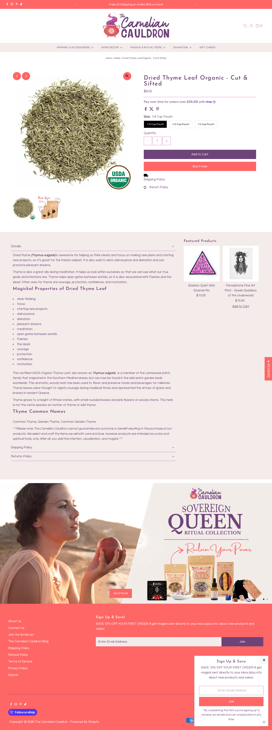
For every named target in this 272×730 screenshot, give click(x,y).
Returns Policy (21, 456)
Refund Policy (18, 655)
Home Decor (110, 47)
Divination (181, 47)
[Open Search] (245, 26)
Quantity (150, 133)
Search (13, 675)
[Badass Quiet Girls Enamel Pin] (202, 264)
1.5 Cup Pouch (205, 124)
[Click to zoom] (127, 76)
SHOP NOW (58, 577)
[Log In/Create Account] (251, 26)
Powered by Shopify (84, 722)
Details (16, 246)
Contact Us (16, 628)
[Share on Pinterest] (157, 110)
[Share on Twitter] (151, 110)
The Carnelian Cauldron (51, 722)
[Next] (196, 4)
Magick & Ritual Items (146, 47)
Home (109, 58)
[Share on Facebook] (146, 110)
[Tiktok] (21, 4)
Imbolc (117, 58)
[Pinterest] (17, 4)
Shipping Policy (154, 179)
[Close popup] (264, 660)
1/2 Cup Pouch (180, 124)
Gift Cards (207, 47)
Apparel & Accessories (73, 47)
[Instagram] (12, 4)
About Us (14, 621)
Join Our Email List (21, 634)
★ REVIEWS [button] (268, 368)
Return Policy (158, 187)
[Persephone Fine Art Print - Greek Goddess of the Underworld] (240, 264)
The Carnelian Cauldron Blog (28, 641)
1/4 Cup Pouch (155, 124)
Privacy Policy (18, 668)
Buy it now (200, 166)
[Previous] (76, 4)
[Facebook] (7, 4)
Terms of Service (20, 661)
